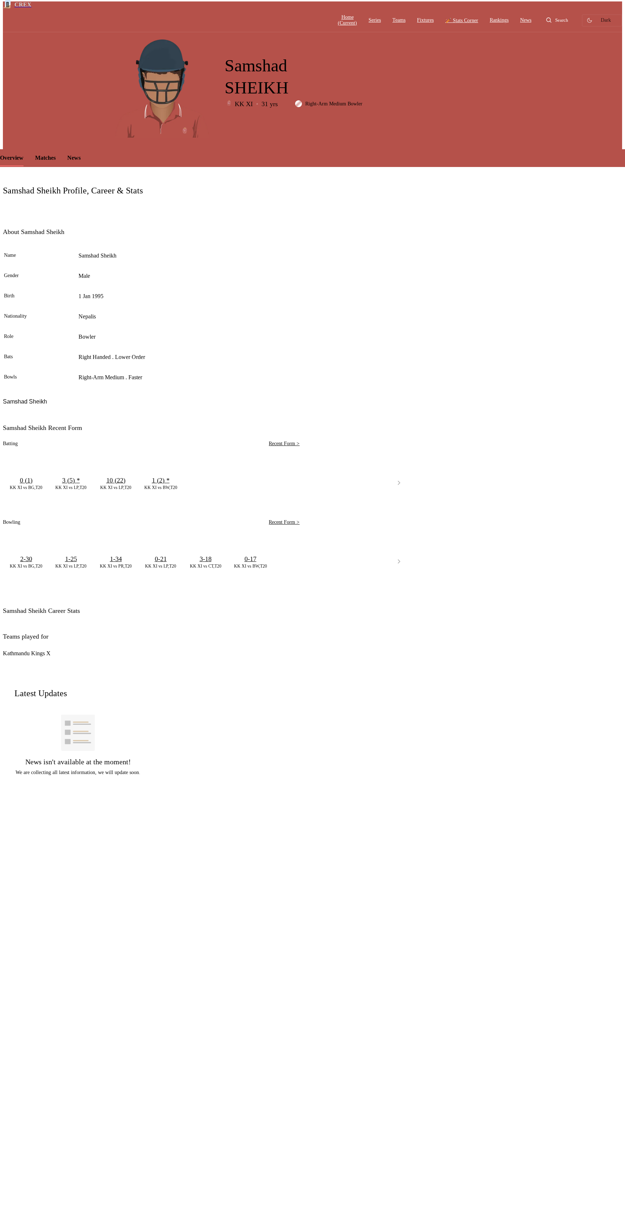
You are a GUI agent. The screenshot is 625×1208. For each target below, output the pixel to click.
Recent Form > (284, 443)
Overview (12, 158)
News (74, 158)
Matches (45, 158)
